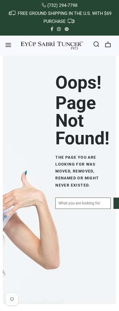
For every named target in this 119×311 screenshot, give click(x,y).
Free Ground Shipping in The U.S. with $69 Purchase (64, 17)
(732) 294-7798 (62, 5)
